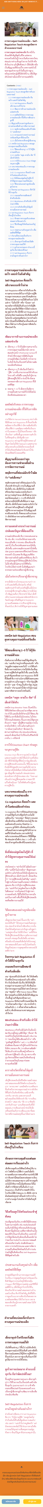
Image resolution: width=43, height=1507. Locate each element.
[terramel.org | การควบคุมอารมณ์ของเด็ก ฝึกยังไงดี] (22, 8)
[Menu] (3, 8)
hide (18, 86)
